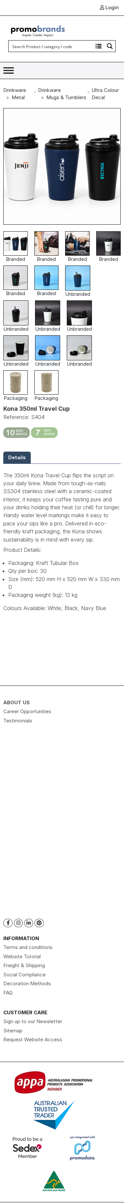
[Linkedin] (28, 923)
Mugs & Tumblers (66, 97)
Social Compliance (24, 974)
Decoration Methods (27, 983)
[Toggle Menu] (8, 71)
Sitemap (12, 1030)
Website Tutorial (22, 956)
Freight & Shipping (24, 965)
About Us (16, 702)
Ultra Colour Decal (105, 94)
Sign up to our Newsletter (32, 1021)
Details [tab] (17, 457)
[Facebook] (8, 923)
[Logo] (38, 30)
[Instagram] (18, 923)
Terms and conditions (28, 947)
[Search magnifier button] (109, 46)
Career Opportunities (27, 711)
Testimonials (17, 720)
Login (111, 7)
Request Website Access (32, 1039)
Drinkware (14, 90)
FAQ (8, 993)
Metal (18, 97)
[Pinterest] (39, 923)
